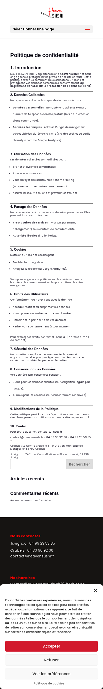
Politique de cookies (49, 683)
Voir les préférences (51, 673)
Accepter (51, 646)
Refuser (51, 660)
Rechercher (79, 464)
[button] (95, 590)
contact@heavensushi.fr (32, 556)
